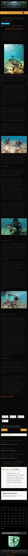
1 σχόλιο (21, 26)
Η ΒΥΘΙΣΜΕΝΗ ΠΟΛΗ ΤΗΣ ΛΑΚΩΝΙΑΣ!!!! (11, 426)
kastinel (15, 26)
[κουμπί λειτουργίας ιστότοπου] (22, 12)
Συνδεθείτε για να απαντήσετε (13, 486)
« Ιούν (2, 528)
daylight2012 (13, 450)
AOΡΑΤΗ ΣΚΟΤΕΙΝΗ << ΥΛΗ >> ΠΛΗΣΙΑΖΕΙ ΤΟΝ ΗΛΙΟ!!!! (24, 430)
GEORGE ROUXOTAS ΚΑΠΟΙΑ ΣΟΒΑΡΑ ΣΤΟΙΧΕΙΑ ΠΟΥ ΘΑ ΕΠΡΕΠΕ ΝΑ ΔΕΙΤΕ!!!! (13, 455)
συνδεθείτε (19, 496)
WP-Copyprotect (12, 555)
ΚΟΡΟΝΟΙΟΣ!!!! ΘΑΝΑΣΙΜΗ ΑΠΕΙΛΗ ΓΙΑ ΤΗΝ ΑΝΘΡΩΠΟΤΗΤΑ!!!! (11, 441)
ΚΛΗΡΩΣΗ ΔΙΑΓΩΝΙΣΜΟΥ (7, 448)
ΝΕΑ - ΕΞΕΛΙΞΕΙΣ (5, 23)
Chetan (7, 555)
